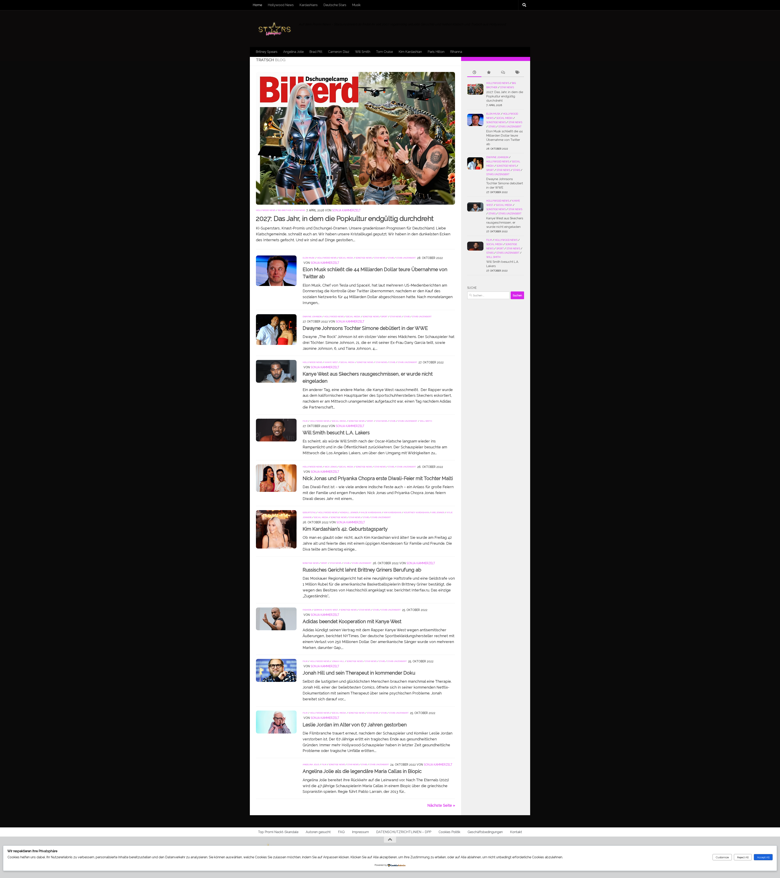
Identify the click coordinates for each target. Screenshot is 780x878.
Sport (384, 316)
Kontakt (516, 832)
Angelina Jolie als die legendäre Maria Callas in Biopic (362, 771)
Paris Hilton (436, 52)
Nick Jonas (331, 467)
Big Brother (284, 210)
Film (305, 421)
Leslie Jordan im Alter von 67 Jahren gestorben (355, 724)
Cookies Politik (449, 832)
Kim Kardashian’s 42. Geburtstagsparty (345, 529)
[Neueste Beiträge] (474, 72)
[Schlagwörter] (517, 72)
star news (299, 210)
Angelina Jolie (293, 52)
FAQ (341, 832)
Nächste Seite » (441, 805)
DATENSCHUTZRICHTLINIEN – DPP (403, 832)
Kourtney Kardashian (416, 512)
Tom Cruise (384, 52)
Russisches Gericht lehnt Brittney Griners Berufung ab (362, 570)
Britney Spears (266, 52)
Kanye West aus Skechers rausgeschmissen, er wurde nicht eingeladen (504, 222)
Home (257, 5)
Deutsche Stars (334, 5)
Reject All (743, 857)
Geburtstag (309, 512)
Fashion (307, 610)
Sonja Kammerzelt (346, 210)
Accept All (763, 857)
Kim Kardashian (410, 52)
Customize (722, 857)
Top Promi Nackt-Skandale (278, 832)
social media (346, 258)
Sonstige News (364, 258)
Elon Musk (309, 258)
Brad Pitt (315, 52)
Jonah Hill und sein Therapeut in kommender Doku (359, 673)
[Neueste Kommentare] (503, 72)
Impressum (360, 832)
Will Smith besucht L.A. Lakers (336, 433)
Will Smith (362, 52)
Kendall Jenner (349, 512)
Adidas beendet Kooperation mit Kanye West (352, 621)
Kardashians (308, 5)
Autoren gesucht (318, 832)
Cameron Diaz (338, 52)
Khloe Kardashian (371, 512)
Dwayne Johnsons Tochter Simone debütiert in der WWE (365, 328)
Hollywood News (281, 5)
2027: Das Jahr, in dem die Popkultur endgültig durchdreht (344, 218)
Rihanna (456, 52)
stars (391, 258)
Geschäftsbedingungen (485, 832)
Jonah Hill (338, 661)
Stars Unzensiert (406, 258)
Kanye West (331, 362)
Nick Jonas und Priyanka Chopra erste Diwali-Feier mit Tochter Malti (378, 478)
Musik (356, 5)
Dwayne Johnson (312, 316)
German (318, 610)
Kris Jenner (437, 512)
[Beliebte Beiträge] (488, 72)
